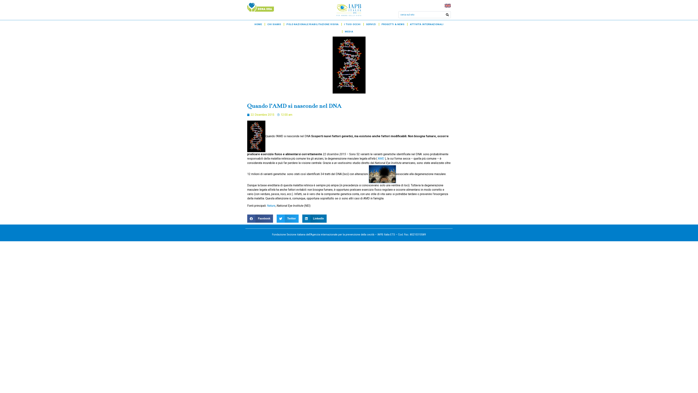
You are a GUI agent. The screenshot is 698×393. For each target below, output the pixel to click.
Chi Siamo (274, 24)
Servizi (371, 24)
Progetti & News (393, 24)
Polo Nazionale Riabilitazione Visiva (312, 24)
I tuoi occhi (352, 24)
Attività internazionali (427, 24)
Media (349, 31)
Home (258, 24)
